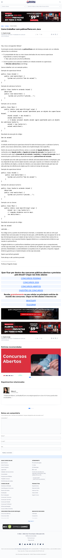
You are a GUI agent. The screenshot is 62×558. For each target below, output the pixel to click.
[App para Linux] (22, 544)
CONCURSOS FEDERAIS (31, 278)
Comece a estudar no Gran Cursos (31, 314)
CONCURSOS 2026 (31, 282)
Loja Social (3, 469)
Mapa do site (31, 540)
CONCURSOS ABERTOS (31, 286)
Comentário (4, 418)
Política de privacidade (31, 535)
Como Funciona (5, 465)
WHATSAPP (31, 300)
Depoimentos (35, 485)
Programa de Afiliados (6, 476)
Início (2, 26)
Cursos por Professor (6, 504)
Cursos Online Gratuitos (7, 508)
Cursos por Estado (5, 501)
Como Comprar (5, 467)
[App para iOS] (25, 544)
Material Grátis (35, 488)
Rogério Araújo (6, 33)
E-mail (3, 441)
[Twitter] (40, 544)
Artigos (7, 26)
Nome (3, 435)
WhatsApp (35, 467)
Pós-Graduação (5, 495)
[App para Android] (27, 544)
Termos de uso (31, 538)
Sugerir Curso (35, 495)
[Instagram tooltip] (32, 544)
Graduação (4, 492)
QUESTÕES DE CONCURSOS (31, 290)
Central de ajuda (37, 462)
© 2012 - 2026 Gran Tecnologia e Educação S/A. (31, 533)
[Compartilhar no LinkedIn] (55, 34)
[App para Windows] (20, 544)
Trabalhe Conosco (5, 478)
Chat (34, 465)
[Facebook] (38, 544)
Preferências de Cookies (7, 481)
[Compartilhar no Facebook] (51, 34)
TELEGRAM (31, 304)
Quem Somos (4, 462)
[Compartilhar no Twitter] (53, 34)
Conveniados (4, 474)
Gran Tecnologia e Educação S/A (21, 548)
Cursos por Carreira (6, 499)
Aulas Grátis (35, 492)
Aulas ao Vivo (35, 490)
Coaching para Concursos (7, 488)
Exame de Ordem (5, 490)
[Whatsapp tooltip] (35, 544)
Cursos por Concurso (6, 497)
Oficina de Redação (5, 506)
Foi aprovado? (39, 478)
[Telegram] (43, 544)
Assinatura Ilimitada (6, 485)
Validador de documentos (7, 471)
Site (2, 446)
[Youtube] (30, 544)
